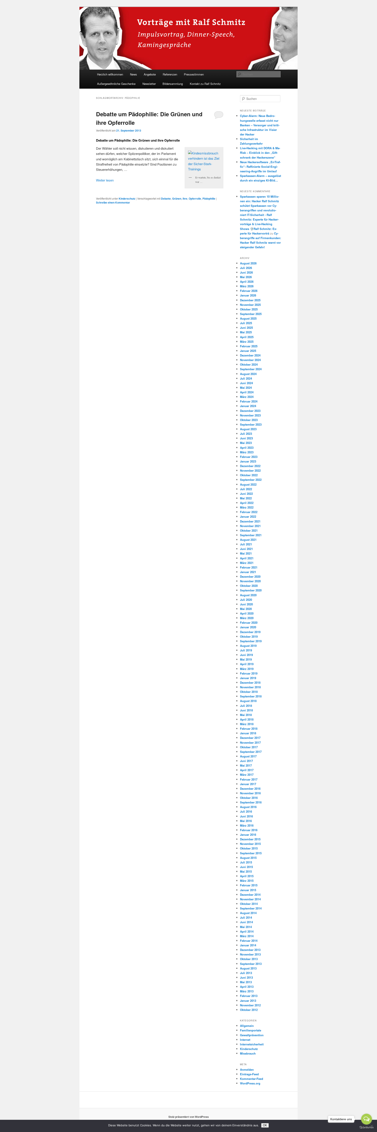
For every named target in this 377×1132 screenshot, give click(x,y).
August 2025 (248, 318)
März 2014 (247, 936)
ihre (185, 198)
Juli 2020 (246, 600)
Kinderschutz (127, 198)
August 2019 (248, 646)
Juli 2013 (246, 973)
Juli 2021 (246, 544)
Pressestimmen (194, 74)
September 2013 (251, 964)
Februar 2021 (248, 567)
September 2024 (251, 369)
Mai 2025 (246, 332)
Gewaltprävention (252, 1035)
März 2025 (247, 341)
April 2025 (247, 337)
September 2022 (251, 480)
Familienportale (250, 1030)
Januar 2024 (248, 406)
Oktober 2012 (249, 1010)
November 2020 (250, 581)
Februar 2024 (248, 401)
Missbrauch (248, 1053)
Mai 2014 (246, 927)
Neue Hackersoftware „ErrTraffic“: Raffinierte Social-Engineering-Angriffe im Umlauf (260, 166)
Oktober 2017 (249, 747)
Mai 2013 (246, 982)
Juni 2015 (246, 867)
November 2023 (250, 415)
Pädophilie (208, 198)
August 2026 (248, 263)
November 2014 (250, 899)
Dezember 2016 (250, 788)
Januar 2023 (248, 461)
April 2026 (247, 281)
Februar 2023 (248, 457)
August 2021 (248, 540)
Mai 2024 (246, 387)
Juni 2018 (246, 710)
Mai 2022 (246, 498)
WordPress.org (250, 1083)
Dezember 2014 (250, 894)
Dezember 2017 (250, 738)
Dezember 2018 (250, 682)
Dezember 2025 (250, 300)
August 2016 (248, 807)
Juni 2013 (246, 977)
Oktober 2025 (249, 309)
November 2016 (250, 793)
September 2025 (251, 314)
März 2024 (247, 397)
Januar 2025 (248, 351)
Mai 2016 (246, 821)
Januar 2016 (248, 834)
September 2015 (251, 853)
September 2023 (251, 424)
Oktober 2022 (249, 475)
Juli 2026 (246, 268)
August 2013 (248, 968)
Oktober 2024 (249, 364)
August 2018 (248, 701)
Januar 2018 (248, 733)
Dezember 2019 (250, 632)
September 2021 (251, 535)
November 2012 (250, 1005)
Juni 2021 (246, 549)
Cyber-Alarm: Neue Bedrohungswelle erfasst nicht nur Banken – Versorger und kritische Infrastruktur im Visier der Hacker (259, 125)
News (133, 74)
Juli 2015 (246, 862)
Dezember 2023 (250, 411)
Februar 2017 (248, 779)
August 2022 (248, 484)
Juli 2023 (246, 434)
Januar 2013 (248, 1000)
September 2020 (251, 590)
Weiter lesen (105, 180)
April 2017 (247, 770)
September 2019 (251, 641)
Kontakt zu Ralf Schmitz (205, 84)
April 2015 (247, 876)
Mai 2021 (246, 553)
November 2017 (250, 742)
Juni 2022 (246, 494)
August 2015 (248, 858)
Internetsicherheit (252, 1044)
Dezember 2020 (250, 576)
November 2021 (250, 526)
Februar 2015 (248, 885)
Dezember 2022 (250, 466)
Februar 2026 (248, 291)
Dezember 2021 (250, 521)
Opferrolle (195, 198)
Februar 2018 (248, 728)
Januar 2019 (248, 678)
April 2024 (247, 392)
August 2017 (248, 756)
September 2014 (251, 908)
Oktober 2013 (249, 959)
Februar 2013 (248, 996)
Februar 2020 (248, 622)
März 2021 (247, 563)
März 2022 (247, 507)
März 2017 (247, 774)
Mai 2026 (246, 277)
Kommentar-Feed (251, 1079)
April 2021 (247, 558)
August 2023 (248, 429)
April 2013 (247, 987)
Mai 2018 (246, 715)
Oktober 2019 (249, 636)
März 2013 (247, 991)
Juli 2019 (246, 650)
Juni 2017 (246, 761)
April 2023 (247, 447)
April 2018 (247, 719)
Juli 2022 (246, 489)
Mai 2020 (246, 609)
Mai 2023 (246, 443)
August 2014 (248, 913)
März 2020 (247, 618)
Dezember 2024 (250, 355)
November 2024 (250, 360)
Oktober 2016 (249, 798)
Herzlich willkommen (110, 74)
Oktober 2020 (249, 586)
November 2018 (250, 687)
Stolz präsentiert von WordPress (188, 1117)
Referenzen (170, 74)
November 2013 (250, 954)
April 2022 (247, 503)
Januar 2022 (248, 516)
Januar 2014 (248, 945)
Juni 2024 (246, 383)
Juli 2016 (246, 811)
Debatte (166, 198)
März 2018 (247, 724)
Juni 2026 (246, 272)
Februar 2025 (248, 346)
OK (265, 1125)
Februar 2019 (248, 673)
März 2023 (247, 452)
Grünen (176, 198)
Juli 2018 (246, 706)
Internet (245, 1040)
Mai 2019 (246, 659)
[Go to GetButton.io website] (367, 1127)
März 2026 (247, 286)
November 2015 (250, 844)
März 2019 (247, 669)
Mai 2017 (246, 765)
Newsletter (149, 84)
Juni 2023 (246, 438)
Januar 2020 (248, 627)
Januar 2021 (248, 572)
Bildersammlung (173, 84)
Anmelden (247, 1069)
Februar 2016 (248, 830)
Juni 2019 (246, 655)
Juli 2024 (246, 378)
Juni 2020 (246, 604)
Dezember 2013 (250, 950)
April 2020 (247, 613)
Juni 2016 (246, 816)
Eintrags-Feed (249, 1074)
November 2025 (250, 305)
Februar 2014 (248, 940)
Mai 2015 (246, 871)
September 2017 (251, 752)
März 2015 (247, 881)
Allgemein (247, 1026)
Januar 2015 (248, 890)
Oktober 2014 (249, 904)
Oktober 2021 (249, 530)
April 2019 (247, 664)
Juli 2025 (246, 323)
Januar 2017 (248, 784)
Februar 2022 (248, 512)
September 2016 (251, 802)
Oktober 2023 (249, 420)
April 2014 (247, 931)
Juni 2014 (246, 922)
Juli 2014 (246, 917)
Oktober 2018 (249, 692)
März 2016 (247, 825)
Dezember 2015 (250, 839)
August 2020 (248, 595)
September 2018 (251, 696)
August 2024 (248, 374)
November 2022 (250, 470)
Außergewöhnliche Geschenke (116, 84)
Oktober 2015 (249, 848)
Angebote (150, 74)
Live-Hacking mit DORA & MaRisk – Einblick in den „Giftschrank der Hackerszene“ (260, 152)
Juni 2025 (246, 327)
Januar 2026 (248, 295)
